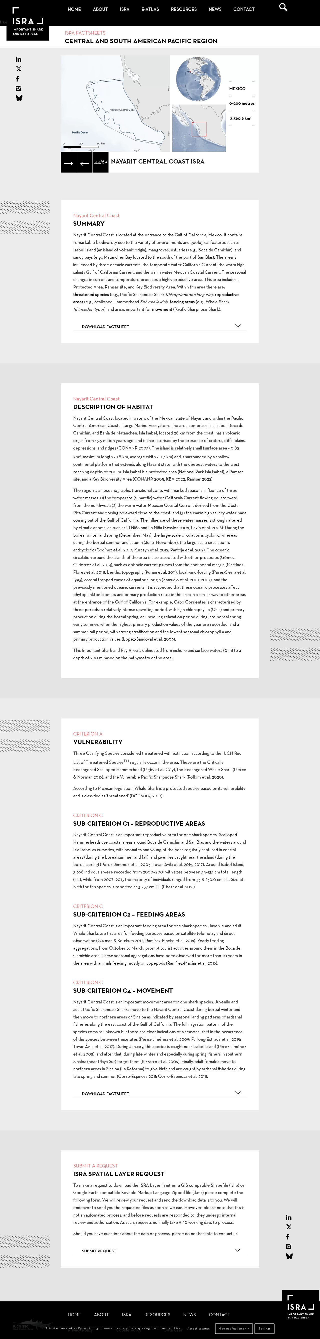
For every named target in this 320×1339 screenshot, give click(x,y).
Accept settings (199, 1328)
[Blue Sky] (19, 98)
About (101, 1315)
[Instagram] (18, 89)
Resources (157, 1315)
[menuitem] (74, 9)
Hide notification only (234, 1328)
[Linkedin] (18, 60)
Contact (219, 1315)
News (189, 1315)
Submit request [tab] (99, 1251)
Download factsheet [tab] (106, 327)
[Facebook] (17, 79)
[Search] (283, 9)
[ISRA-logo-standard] (24, 9)
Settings (264, 1328)
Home (74, 1315)
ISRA (127, 1315)
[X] (19, 69)
